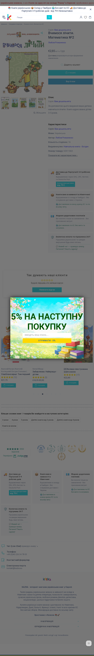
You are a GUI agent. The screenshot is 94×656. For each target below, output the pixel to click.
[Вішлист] (85, 17)
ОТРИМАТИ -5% (47, 340)
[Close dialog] (80, 301)
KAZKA (9, 17)
